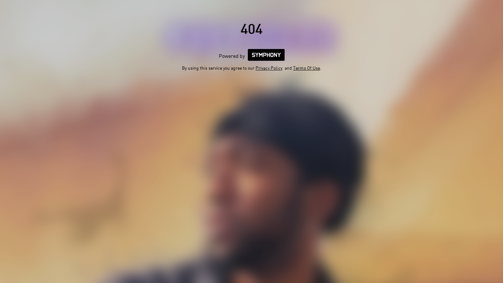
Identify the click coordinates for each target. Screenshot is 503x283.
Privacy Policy (269, 68)
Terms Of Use (306, 68)
